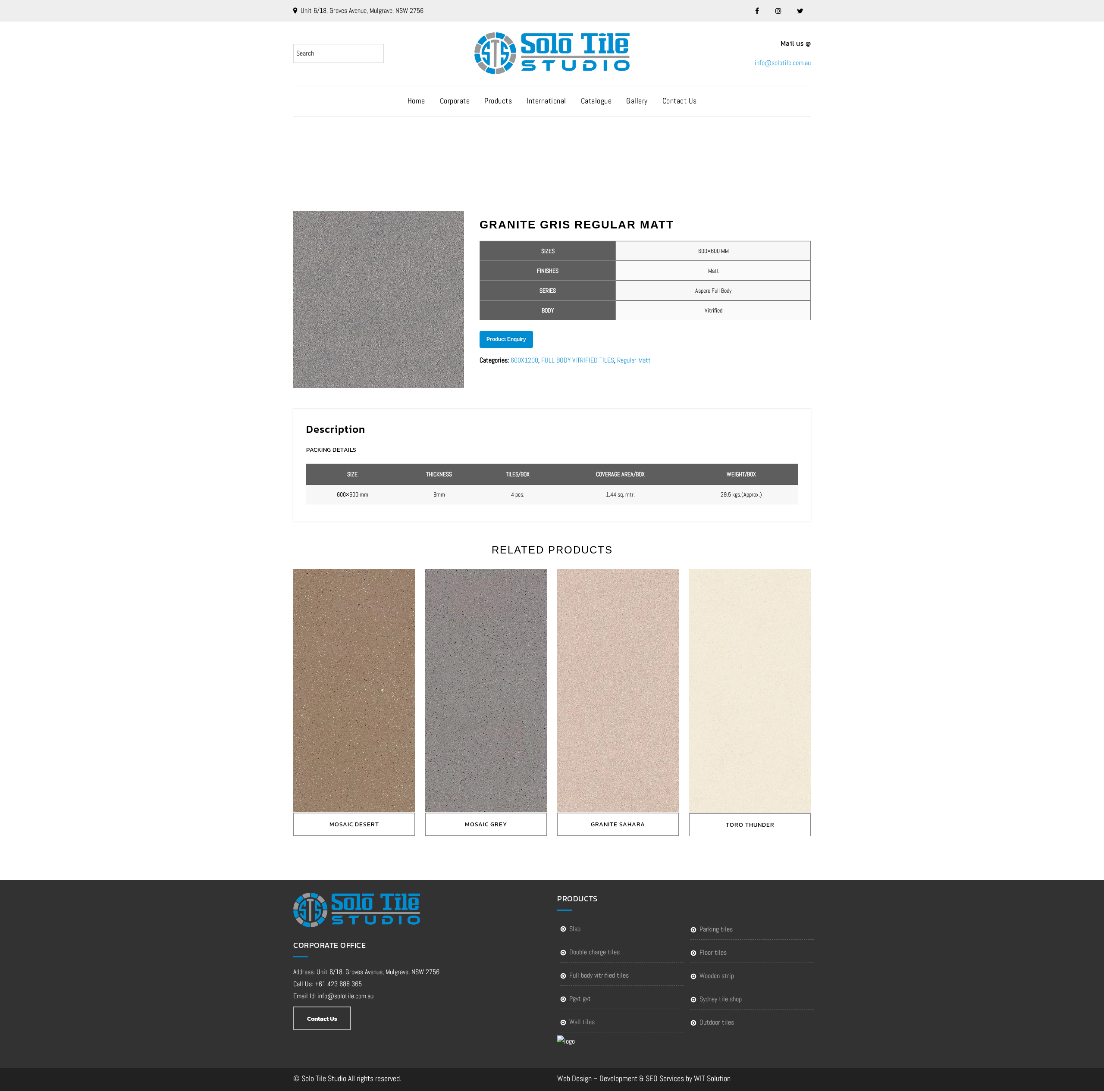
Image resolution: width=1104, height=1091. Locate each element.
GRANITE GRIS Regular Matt (562, 151)
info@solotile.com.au (783, 62)
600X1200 (524, 360)
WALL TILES (582, 1021)
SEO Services (665, 1078)
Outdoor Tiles (716, 1022)
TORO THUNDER (750, 824)
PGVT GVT (580, 998)
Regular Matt (634, 360)
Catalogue (596, 101)
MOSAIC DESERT (354, 824)
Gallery (637, 101)
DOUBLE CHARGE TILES (594, 952)
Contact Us (679, 101)
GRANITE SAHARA (618, 824)
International (546, 101)
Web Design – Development (597, 1078)
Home (416, 101)
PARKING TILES (716, 929)
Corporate (455, 101)
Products (498, 101)
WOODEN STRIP (716, 975)
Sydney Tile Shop (720, 998)
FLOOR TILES (713, 952)
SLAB (574, 928)
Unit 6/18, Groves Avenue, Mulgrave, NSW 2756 (362, 10)
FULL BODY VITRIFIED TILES (577, 360)
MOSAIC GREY (486, 824)
